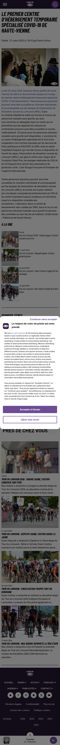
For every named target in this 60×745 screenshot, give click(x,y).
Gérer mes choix (30, 419)
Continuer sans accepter (43, 319)
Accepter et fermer (30, 409)
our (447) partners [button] (18, 333)
